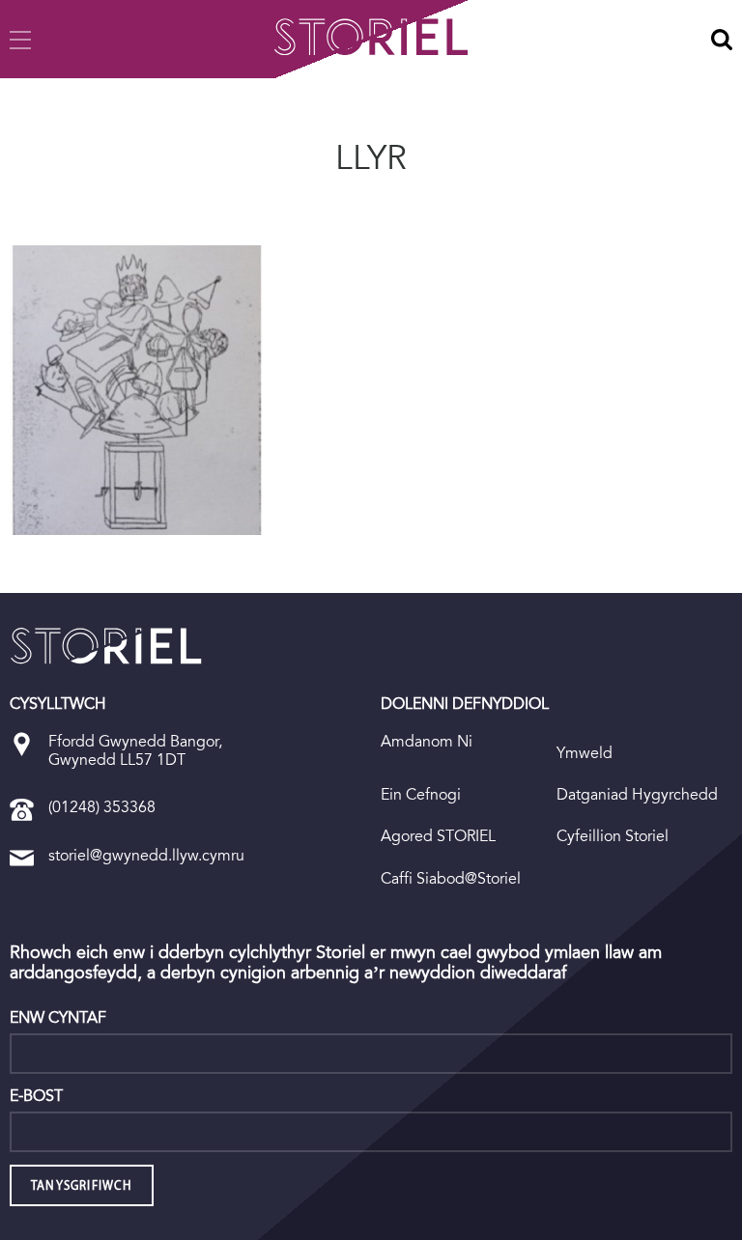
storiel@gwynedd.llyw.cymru (146, 855)
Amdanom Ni (426, 741)
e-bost (36, 1096)
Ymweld (584, 753)
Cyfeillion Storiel (612, 836)
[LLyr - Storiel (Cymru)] (106, 646)
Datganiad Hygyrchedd (637, 794)
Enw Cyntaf (58, 1018)
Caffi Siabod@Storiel (451, 878)
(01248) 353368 (102, 807)
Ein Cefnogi (421, 794)
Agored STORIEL (438, 836)
